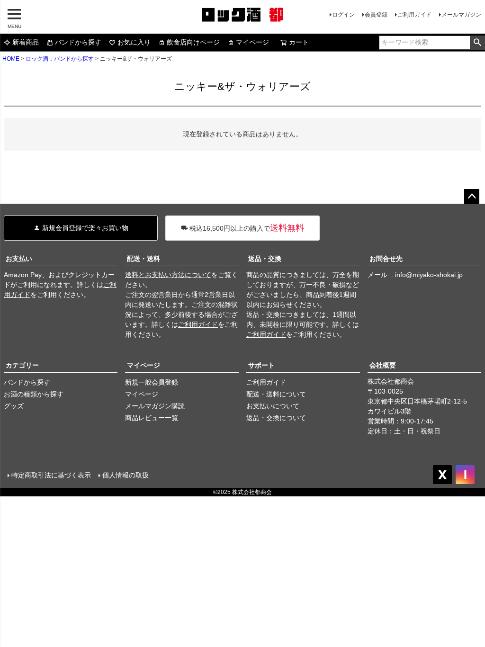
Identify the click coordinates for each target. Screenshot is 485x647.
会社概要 (382, 365)
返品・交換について (276, 418)
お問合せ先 (386, 258)
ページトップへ (471, 196)
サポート (261, 365)
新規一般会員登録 (151, 382)
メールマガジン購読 (155, 406)
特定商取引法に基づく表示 (51, 475)
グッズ (14, 406)
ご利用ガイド (414, 14)
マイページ (252, 42)
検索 (477, 42)
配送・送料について (276, 394)
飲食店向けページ (193, 42)
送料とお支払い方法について (168, 275)
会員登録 (376, 14)
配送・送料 (143, 258)
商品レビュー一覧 (151, 418)
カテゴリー (22, 365)
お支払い (19, 258)
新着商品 (25, 42)
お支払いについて (272, 406)
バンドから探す (78, 42)
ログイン (343, 14)
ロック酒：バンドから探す (60, 58)
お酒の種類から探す (33, 394)
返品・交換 (264, 258)
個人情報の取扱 (125, 475)
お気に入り (134, 42)
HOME (10, 58)
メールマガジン (461, 14)
